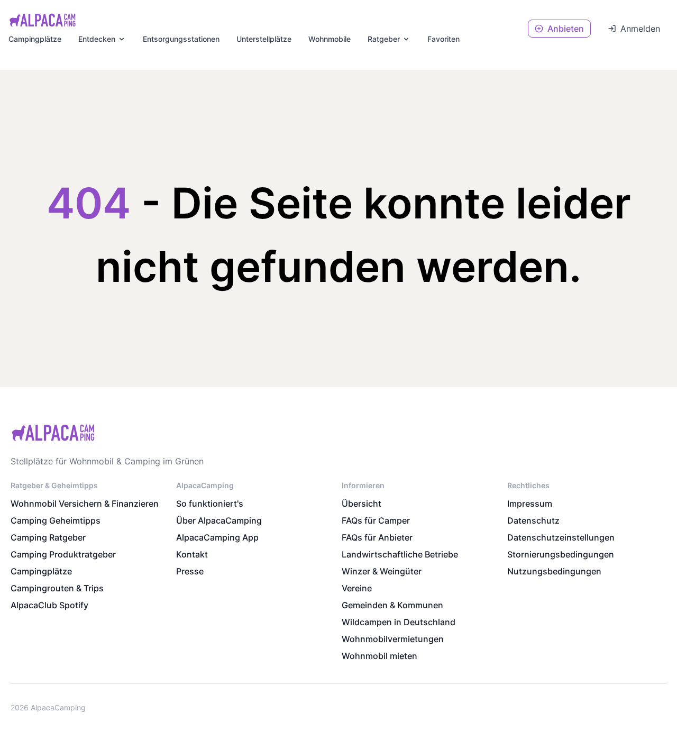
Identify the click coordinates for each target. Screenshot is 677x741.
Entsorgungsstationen (181, 38)
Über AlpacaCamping (219, 520)
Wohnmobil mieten (379, 656)
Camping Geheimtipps (55, 520)
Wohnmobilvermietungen (393, 639)
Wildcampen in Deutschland (398, 622)
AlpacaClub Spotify (49, 605)
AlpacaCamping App (217, 537)
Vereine (357, 588)
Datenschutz (533, 520)
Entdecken (96, 38)
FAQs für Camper (376, 520)
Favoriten (443, 38)
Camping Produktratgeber (63, 554)
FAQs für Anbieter (377, 537)
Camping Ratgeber (48, 537)
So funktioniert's (209, 503)
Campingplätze (34, 38)
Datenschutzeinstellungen (561, 537)
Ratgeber (384, 38)
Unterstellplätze (263, 38)
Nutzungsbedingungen (554, 571)
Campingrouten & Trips (57, 588)
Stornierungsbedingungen (560, 554)
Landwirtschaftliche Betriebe (400, 554)
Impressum (529, 503)
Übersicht (361, 503)
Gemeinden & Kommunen (392, 605)
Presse (190, 571)
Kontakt (192, 554)
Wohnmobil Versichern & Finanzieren (85, 503)
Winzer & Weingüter (382, 571)
